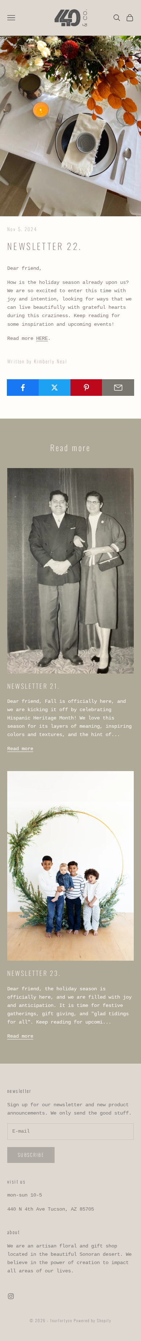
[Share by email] (118, 387)
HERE (42, 338)
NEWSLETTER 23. (34, 973)
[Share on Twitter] (54, 387)
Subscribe (31, 1154)
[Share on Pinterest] (86, 387)
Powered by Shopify (92, 1320)
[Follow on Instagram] (10, 1296)
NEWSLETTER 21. (33, 686)
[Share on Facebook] (23, 387)
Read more (20, 749)
